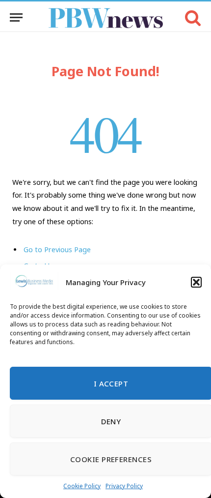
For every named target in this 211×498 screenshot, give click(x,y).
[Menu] (16, 17)
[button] (196, 282)
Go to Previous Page (57, 249)
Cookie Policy (82, 486)
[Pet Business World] (105, 17)
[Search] (192, 17)
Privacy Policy (124, 486)
